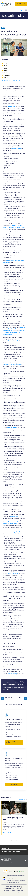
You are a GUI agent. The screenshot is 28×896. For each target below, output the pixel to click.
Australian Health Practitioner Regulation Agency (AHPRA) (14, 332)
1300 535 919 (4, 864)
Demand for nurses (8, 502)
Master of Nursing (12, 427)
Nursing (3, 27)
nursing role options (16, 532)
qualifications (11, 107)
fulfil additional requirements (12, 365)
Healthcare (7, 66)
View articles (22, 799)
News (5, 68)
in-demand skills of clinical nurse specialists (13, 261)
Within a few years (13, 574)
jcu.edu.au (21, 892)
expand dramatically (16, 516)
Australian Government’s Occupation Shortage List (11, 523)
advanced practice (16, 149)
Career (5, 63)
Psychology (7, 73)
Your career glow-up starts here (13, 818)
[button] (21, 4)
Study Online (7, 75)
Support (6, 78)
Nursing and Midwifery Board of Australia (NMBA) (14, 329)
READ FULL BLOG (7, 833)
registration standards (11, 341)
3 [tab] (16, 840)
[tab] (14, 848)
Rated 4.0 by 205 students (12, 862)
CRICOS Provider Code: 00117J (11, 892)
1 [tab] (12, 840)
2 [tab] (14, 840)
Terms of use (6, 890)
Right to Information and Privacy (16, 890)
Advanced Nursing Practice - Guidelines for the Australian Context (14, 227)
